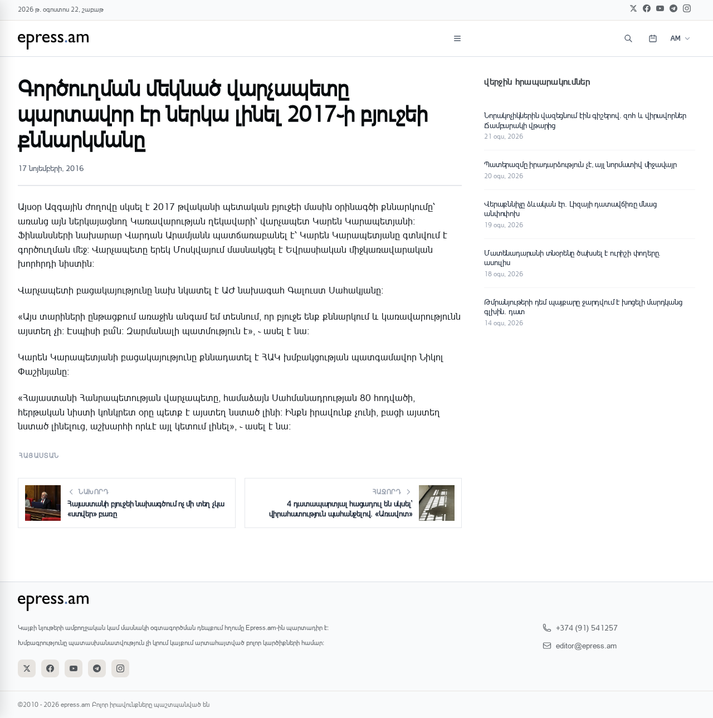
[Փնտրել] (628, 38)
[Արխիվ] (653, 38)
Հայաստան (39, 455)
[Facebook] (647, 8)
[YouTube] (660, 8)
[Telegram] (673, 8)
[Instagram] (687, 8)
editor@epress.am (586, 645)
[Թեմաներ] (457, 38)
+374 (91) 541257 (587, 627)
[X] (633, 8)
